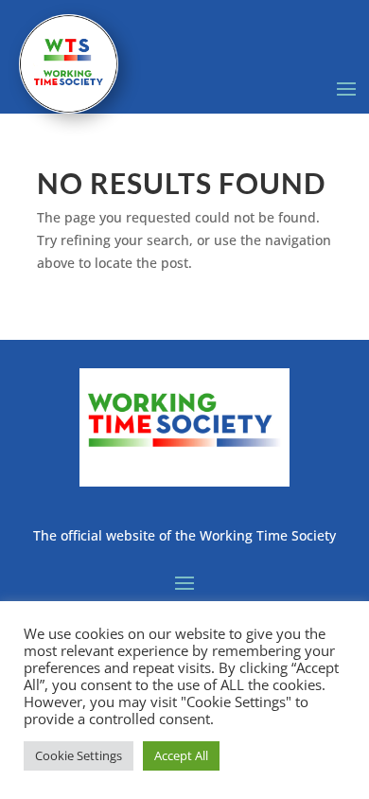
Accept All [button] (181, 755)
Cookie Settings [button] (78, 755)
